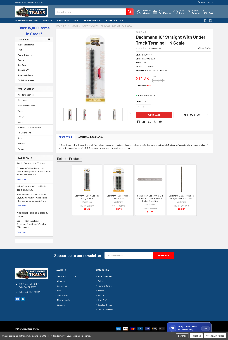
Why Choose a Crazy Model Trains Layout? (32, 188)
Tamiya (21, 116)
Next (130, 114)
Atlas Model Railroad (26, 105)
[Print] (149, 121)
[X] (155, 121)
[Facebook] (205, 20)
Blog (76, 20)
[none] (95, 68)
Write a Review (204, 48)
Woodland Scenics (26, 94)
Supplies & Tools (25, 75)
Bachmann (22, 100)
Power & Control (25, 55)
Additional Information (90, 137)
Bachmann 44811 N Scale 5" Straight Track (118, 197)
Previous (60, 114)
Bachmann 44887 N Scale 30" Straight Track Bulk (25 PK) (181, 197)
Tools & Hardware (26, 80)
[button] (192, 115)
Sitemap (61, 305)
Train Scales (91, 20)
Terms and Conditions (26, 20)
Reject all (196, 335)
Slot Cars (22, 65)
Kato (20, 138)
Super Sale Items (26, 44)
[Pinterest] (160, 121)
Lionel (20, 122)
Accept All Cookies (215, 335)
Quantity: (141, 101)
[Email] (143, 121)
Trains (20, 49)
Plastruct (22, 143)
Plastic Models (113, 20)
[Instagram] (210, 20)
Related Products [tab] (69, 159)
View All (21, 149)
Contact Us (63, 20)
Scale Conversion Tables (31, 163)
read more (21, 179)
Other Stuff (23, 70)
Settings (182, 335)
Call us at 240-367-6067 (29, 292)
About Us (47, 20)
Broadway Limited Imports (29, 127)
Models (21, 60)
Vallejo (20, 111)
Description (65, 137)
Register (196, 13)
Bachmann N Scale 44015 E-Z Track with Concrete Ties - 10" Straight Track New (150, 198)
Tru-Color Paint (24, 132)
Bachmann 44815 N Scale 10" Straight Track (87, 197)
